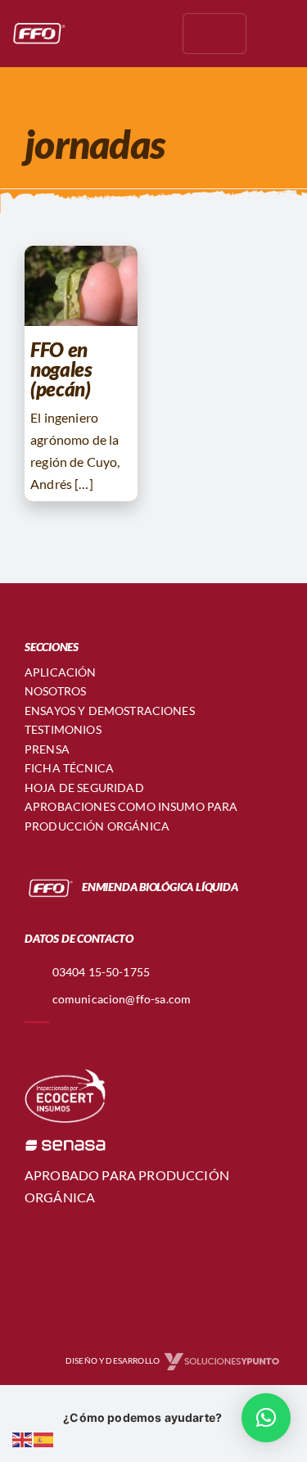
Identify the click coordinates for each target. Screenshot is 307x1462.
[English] (23, 1438)
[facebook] (98, 33)
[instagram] (124, 33)
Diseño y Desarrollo (112, 1360)
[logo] (37, 26)
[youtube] (151, 33)
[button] (266, 1417)
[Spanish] (44, 1438)
